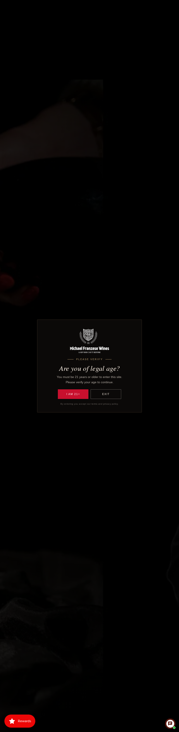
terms (94, 404)
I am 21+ (73, 394)
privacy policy (110, 404)
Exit (106, 394)
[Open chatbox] (170, 723)
